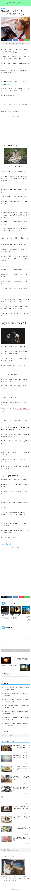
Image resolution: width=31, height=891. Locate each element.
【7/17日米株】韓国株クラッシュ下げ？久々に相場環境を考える (16, 694)
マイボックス (15, 3)
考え (9, 544)
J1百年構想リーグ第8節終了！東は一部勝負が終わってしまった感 (16, 718)
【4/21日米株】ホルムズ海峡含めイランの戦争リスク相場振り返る (16, 700)
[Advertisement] (15, 129)
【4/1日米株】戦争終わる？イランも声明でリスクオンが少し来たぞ (16, 706)
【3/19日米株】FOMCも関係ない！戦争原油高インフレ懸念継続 (16, 724)
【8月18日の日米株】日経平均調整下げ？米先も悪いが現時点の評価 (16, 688)
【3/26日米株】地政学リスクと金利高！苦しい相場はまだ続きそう (16, 712)
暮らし (3, 8)
